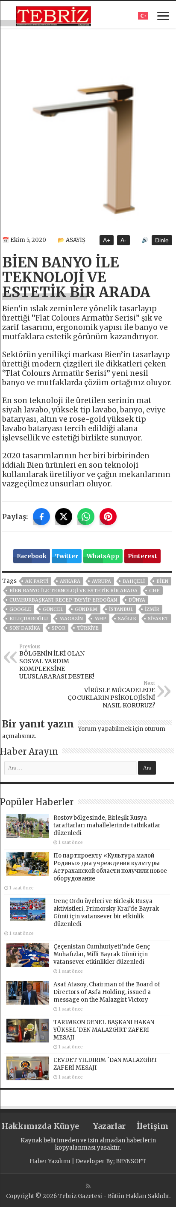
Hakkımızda (23, 1126)
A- (123, 240)
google (20, 609)
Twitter (66, 556)
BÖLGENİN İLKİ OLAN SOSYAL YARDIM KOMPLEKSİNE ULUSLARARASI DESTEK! (56, 662)
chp (154, 591)
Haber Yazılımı (49, 1161)
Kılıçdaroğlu (28, 619)
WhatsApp (103, 556)
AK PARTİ (36, 581)
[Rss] (88, 1186)
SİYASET (158, 619)
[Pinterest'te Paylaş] (108, 516)
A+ (106, 240)
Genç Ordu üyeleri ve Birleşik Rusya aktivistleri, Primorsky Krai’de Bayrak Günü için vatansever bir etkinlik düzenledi (106, 912)
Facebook (32, 556)
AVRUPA (101, 581)
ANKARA (70, 581)
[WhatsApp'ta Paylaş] (85, 516)
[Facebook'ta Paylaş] (41, 516)
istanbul (121, 609)
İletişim (152, 1126)
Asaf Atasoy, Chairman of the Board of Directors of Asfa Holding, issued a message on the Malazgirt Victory (106, 992)
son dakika (24, 628)
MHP (100, 619)
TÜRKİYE (88, 628)
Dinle (162, 240)
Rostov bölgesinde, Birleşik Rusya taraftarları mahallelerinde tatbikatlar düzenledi (107, 825)
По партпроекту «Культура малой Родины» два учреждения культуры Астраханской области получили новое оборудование (110, 867)
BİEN (162, 581)
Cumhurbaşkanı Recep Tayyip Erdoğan (63, 600)
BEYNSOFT (131, 1161)
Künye (66, 1126)
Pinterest (142, 556)
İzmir (152, 609)
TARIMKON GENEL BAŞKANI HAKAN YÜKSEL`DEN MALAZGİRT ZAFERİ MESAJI (103, 1030)
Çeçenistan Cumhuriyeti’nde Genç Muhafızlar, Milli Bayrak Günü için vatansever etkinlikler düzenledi (101, 954)
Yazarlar (109, 1126)
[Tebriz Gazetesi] (53, 14)
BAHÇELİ (134, 581)
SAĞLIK (127, 619)
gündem (86, 609)
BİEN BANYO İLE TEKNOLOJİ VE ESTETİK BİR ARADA (73, 591)
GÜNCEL (53, 609)
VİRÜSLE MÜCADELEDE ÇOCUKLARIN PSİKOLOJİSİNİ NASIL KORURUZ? (111, 694)
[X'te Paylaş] (63, 516)
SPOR (58, 628)
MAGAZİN (71, 619)
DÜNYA (137, 600)
